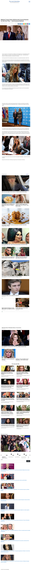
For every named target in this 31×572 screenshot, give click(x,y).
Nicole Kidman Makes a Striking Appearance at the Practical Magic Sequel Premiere (22, 373)
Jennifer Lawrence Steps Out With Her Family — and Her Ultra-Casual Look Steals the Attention (23, 412)
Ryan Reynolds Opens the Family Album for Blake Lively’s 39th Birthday (23, 399)
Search (2, 459)
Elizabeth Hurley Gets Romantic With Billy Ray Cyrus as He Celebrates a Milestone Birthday (23, 425)
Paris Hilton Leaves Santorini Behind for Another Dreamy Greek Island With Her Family (7, 399)
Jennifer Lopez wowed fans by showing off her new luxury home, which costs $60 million (14, 480)
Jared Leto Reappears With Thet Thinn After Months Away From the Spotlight (8, 425)
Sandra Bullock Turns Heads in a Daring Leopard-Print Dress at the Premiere (7, 373)
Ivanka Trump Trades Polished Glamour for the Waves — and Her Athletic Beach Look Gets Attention (7, 412)
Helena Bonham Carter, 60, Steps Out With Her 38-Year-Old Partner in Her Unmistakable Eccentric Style (7, 386)
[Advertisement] (15, 11)
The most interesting (14, 1)
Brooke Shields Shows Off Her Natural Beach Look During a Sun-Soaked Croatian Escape (23, 386)
